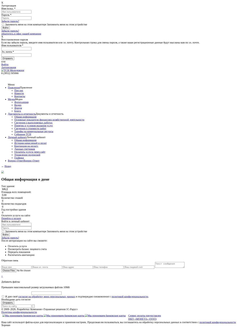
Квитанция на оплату (26, 146)
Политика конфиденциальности (19, 312)
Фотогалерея (21, 102)
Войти (4, 64)
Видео (17, 105)
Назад (8, 166)
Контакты (19, 96)
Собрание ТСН (22, 134)
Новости (19, 93)
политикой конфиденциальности (130, 296)
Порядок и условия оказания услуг (33, 125)
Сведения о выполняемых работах (33, 122)
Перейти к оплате (11, 218)
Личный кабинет (17, 137)
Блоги (17, 111)
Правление (14, 87)
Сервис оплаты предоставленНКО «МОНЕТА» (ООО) (144, 317)
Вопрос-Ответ (16, 160)
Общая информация (25, 116)
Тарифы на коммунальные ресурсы (33, 131)
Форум (18, 108)
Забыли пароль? (10, 21)
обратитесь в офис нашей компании (21, 33)
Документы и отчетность (22, 113)
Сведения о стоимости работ (30, 128)
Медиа (11, 99)
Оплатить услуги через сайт (29, 152)
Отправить (8, 303)
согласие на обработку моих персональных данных (46, 296)
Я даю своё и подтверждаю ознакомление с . (77, 296)
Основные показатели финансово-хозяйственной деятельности (49, 119)
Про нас (18, 90)
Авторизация (8, 67)
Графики (19, 157)
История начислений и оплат (30, 143)
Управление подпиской (27, 154)
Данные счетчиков (24, 149)
